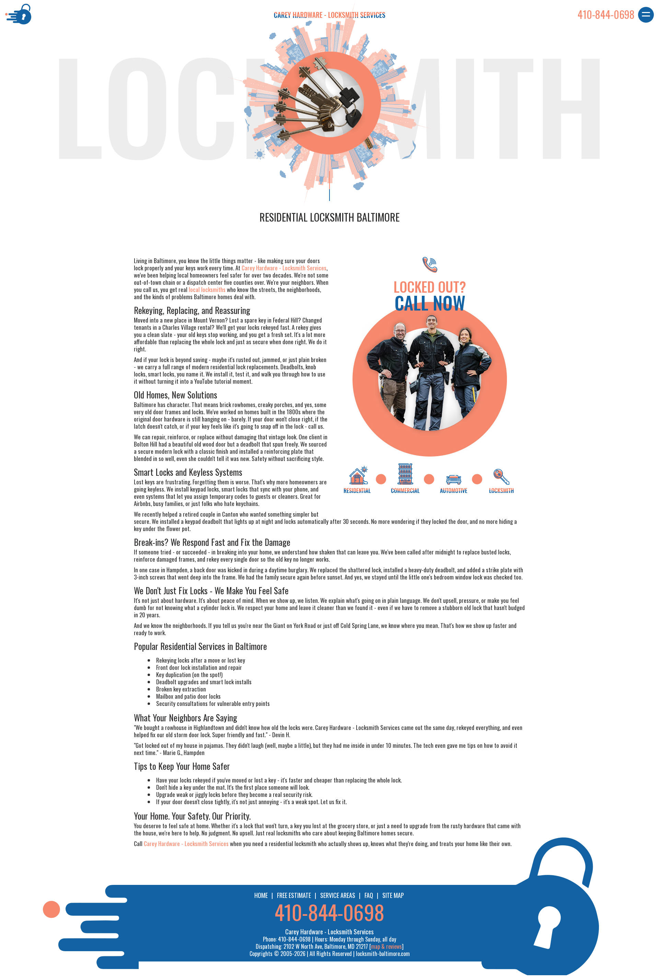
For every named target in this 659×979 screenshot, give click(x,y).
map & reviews (386, 946)
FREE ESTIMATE (294, 895)
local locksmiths (207, 289)
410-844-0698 (329, 911)
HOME (261, 895)
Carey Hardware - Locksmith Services (284, 267)
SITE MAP (393, 895)
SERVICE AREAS (337, 895)
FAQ (369, 895)
